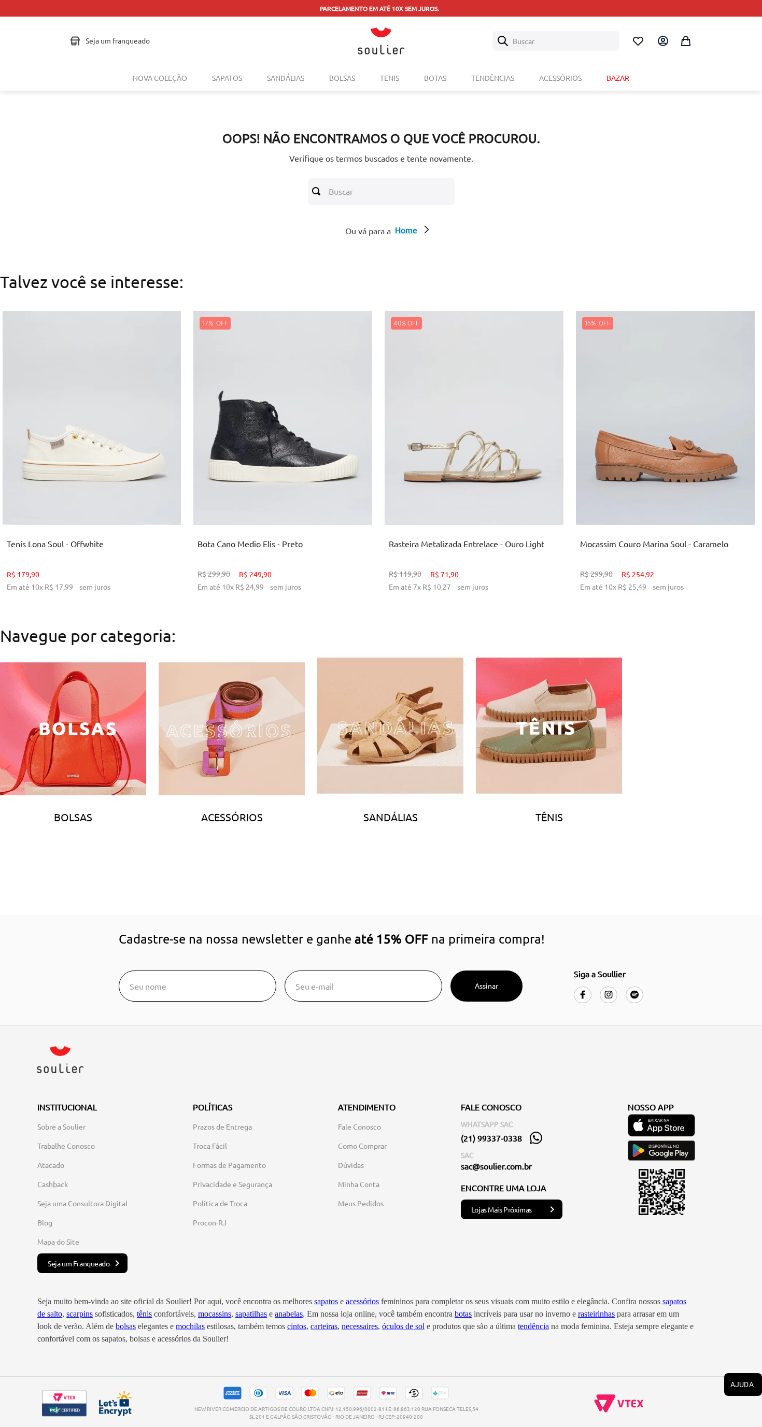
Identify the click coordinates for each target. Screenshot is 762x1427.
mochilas (190, 1326)
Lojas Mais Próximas (501, 1209)
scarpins (79, 1313)
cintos (296, 1326)
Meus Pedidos (361, 1203)
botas (463, 1313)
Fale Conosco (359, 1126)
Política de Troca (220, 1203)
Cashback (52, 1184)
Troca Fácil (210, 1145)
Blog (44, 1222)
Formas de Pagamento (229, 1164)
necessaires (360, 1326)
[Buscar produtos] (318, 191)
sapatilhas (251, 1313)
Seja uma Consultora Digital (82, 1203)
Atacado (50, 1164)
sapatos (326, 1301)
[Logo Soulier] (381, 40)
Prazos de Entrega (222, 1126)
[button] (84, 499)
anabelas (289, 1313)
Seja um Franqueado (79, 1263)
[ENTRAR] (662, 41)
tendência (533, 1326)
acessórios (362, 1301)
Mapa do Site (58, 1241)
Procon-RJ (210, 1222)
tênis (144, 1313)
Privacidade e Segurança (232, 1184)
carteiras (324, 1326)
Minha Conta (358, 1184)
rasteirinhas (596, 1313)
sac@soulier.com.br (496, 1166)
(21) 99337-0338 (491, 1138)
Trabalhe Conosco (66, 1145)
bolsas (126, 1326)
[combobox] (555, 41)
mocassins (214, 1313)
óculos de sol (403, 1326)
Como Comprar (362, 1145)
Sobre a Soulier (61, 1126)
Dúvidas (351, 1164)
